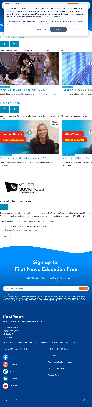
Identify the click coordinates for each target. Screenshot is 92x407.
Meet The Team (10, 103)
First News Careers (13, 37)
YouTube (13, 386)
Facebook (14, 357)
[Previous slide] (4, 44)
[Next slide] (14, 44)
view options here (48, 221)
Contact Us (52, 356)
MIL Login (7, 334)
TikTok (12, 371)
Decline (76, 29)
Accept (58, 29)
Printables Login (9, 328)
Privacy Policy (7, 299)
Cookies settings (40, 29)
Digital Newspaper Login (12, 338)
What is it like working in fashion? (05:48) (23, 90)
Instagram (14, 364)
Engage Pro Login (10, 331)
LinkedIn (13, 379)
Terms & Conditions (56, 375)
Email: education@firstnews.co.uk (61, 362)
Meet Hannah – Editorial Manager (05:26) (23, 158)
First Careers (5, 87)
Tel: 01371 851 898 (56, 369)
